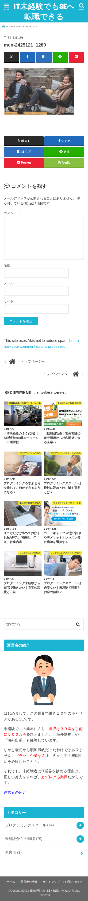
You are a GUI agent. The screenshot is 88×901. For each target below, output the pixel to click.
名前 (7, 265)
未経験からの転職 (23, 838)
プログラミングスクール (29, 825)
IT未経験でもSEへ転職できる (44, 11)
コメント (12, 213)
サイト (9, 301)
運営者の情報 (28, 881)
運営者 (13, 852)
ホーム (11, 881)
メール (9, 283)
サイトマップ (51, 881)
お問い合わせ (73, 881)
